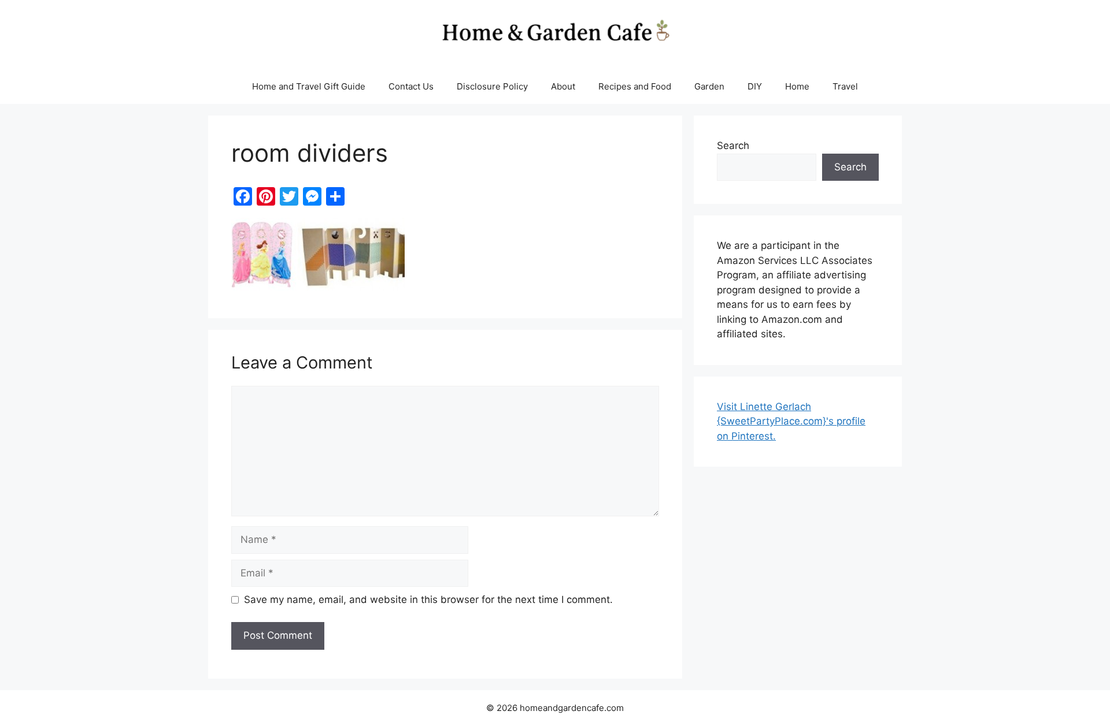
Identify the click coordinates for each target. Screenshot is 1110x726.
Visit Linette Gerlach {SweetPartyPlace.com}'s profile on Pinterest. (791, 421)
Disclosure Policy (492, 86)
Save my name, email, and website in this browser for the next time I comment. (428, 599)
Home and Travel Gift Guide (308, 86)
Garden (709, 86)
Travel (845, 86)
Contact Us (411, 86)
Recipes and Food (634, 86)
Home (797, 86)
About (563, 86)
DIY (755, 86)
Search (733, 145)
